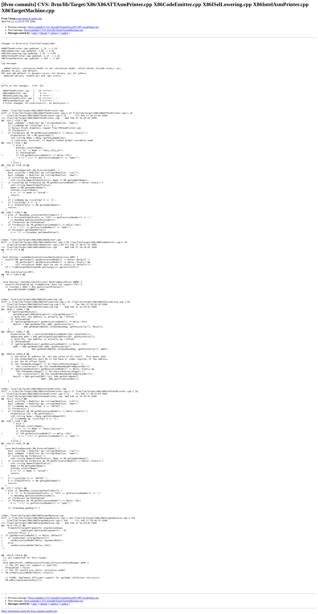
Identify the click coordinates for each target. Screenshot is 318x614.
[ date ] (34, 33)
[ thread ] (43, 33)
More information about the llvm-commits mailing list (29, 611)
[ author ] (65, 33)
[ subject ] (54, 33)
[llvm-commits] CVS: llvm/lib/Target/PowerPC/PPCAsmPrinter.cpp (63, 27)
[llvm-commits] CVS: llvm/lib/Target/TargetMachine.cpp (53, 30)
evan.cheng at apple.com (29, 18)
